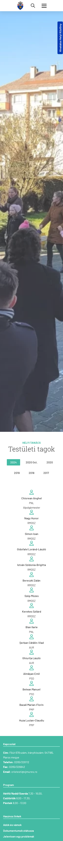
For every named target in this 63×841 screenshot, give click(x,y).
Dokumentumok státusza (18, 830)
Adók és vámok (12, 824)
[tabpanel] (31, 609)
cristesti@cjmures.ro (24, 771)
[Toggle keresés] (33, 5)
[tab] (13, 462)
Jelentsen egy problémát (18, 836)
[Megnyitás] (44, 5)
